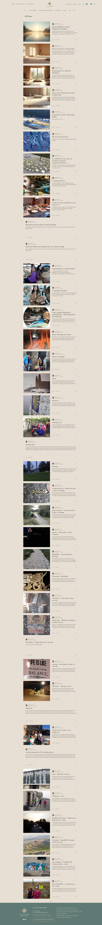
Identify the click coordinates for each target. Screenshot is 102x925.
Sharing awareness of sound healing (46, 10)
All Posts (25, 10)
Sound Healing (58, 10)
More (74, 10)
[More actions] (76, 24)
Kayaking (64, 10)
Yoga (70, 10)
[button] (87, 4)
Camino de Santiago (33, 10)
